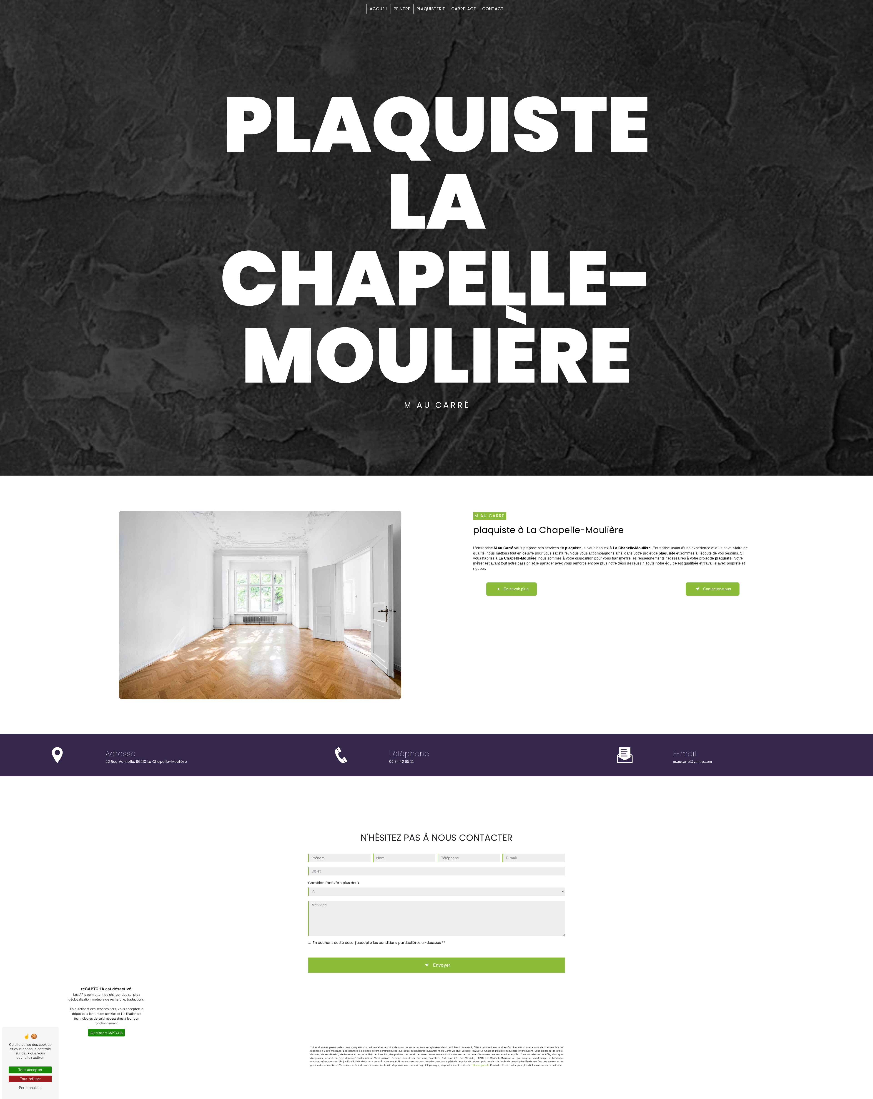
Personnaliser (30, 1087)
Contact (493, 9)
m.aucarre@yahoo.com (692, 762)
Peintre (402, 9)
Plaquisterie (430, 9)
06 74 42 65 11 (401, 762)
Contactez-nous (717, 589)
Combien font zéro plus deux (333, 882)
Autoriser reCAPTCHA (106, 1033)
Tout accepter (30, 1069)
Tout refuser (30, 1078)
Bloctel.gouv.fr (481, 1065)
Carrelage (463, 9)
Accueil (379, 9)
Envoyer (441, 965)
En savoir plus (515, 589)
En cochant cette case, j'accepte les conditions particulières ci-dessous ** (379, 942)
